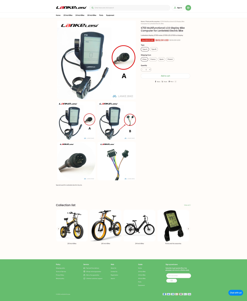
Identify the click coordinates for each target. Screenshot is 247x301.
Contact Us (114, 271)
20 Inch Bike (67, 15)
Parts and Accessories (152, 21)
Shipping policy (60, 268)
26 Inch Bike (91, 15)
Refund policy (60, 278)
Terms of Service (61, 271)
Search (113, 278)
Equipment (110, 15)
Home (58, 15)
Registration (114, 275)
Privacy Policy (60, 275)
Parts (101, 15)
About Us (113, 268)
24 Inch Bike (79, 15)
